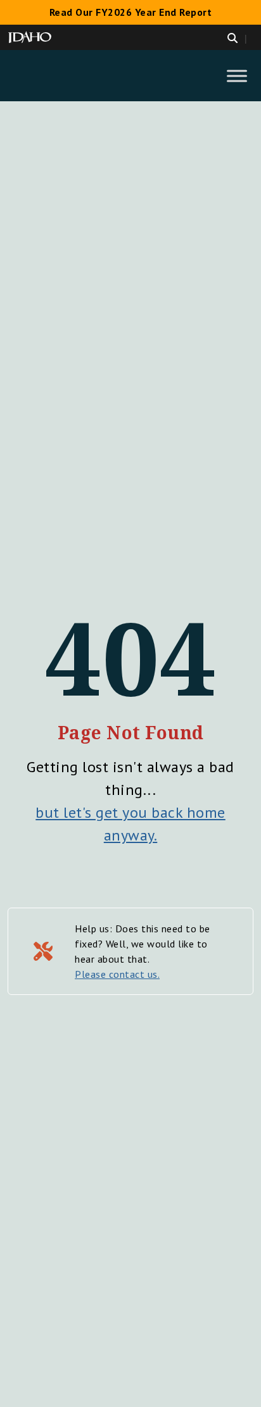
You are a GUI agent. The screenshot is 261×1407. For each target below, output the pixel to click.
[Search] (240, 38)
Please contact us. (117, 974)
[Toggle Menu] (237, 76)
